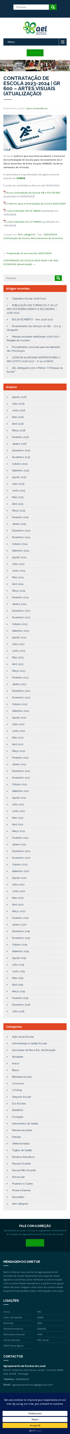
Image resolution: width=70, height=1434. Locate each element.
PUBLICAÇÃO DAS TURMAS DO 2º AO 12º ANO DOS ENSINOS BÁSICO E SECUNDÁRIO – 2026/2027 (32, 309)
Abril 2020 (18, 904)
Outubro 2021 (19, 784)
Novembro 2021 (21, 777)
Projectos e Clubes (22, 1183)
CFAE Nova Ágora (13, 1345)
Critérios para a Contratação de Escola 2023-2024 (36, 203)
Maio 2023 (18, 657)
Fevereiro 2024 (20, 597)
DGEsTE (41, 1328)
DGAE (40, 1317)
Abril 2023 (17, 664)
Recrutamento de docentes (47, 238)
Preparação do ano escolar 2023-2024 (27, 253)
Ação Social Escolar (23, 1036)
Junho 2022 (18, 731)
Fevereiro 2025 (20, 517)
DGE (39, 1323)
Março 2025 (18, 510)
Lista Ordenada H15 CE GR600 (24, 221)
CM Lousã (42, 1340)
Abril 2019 (17, 984)
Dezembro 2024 (21, 530)
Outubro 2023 (20, 624)
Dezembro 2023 (21, 610)
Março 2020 (18, 911)
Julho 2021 (18, 804)
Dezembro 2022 (21, 691)
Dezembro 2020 (21, 851)
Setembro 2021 (20, 791)
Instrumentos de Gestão (25, 1123)
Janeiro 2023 (19, 684)
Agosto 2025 (19, 477)
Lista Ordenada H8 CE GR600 (24, 210)
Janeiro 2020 (19, 924)
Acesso (35, 52)
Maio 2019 (17, 978)
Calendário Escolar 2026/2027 (29, 298)
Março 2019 (18, 991)
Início (6, 1311)
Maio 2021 (17, 817)
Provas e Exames (21, 1190)
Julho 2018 (18, 1011)
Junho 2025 (18, 490)
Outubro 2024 (20, 544)
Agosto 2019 (19, 958)
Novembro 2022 (21, 697)
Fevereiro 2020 (20, 918)
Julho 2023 (18, 644)
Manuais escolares (22, 1130)
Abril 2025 (17, 504)
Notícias (16, 1137)
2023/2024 (50, 234)
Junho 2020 (18, 891)
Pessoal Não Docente (24, 1170)
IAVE (39, 1334)
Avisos (15, 1063)
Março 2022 (18, 751)
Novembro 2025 (21, 457)
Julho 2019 (18, 964)
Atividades (17, 1056)
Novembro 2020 (21, 857)
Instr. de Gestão (12, 1317)
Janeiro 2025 (19, 524)
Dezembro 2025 (21, 450)
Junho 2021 (18, 811)
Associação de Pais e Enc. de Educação (34, 1050)
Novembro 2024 (21, 537)
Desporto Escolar (21, 1096)
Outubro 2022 (20, 704)
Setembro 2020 (20, 871)
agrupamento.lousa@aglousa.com (32, 1384)
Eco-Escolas (19, 1103)
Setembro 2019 (20, 951)
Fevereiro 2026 (20, 437)
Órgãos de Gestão (22, 1150)
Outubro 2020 (20, 864)
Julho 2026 (18, 403)
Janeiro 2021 (19, 844)
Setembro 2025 (20, 470)
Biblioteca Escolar (22, 1076)
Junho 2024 (18, 570)
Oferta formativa (20, 1143)
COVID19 (17, 1090)
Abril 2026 (18, 423)
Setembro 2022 (20, 711)
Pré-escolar (18, 1177)
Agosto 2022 (19, 717)
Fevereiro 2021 (20, 837)
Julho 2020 (18, 884)
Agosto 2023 (19, 637)
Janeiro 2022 (19, 764)
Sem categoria (26, 234)
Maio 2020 (18, 898)
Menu (11, 41)
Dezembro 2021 (21, 771)
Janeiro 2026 (19, 443)
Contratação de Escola (16, 238)
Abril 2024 (17, 584)
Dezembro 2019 (21, 931)
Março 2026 (18, 430)
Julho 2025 (18, 484)
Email (35, 1242)
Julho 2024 (18, 564)
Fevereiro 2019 (20, 998)
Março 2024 (18, 590)
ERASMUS (17, 1110)
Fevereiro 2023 (20, 677)
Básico (15, 1070)
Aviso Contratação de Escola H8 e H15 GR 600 (33, 192)
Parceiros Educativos (23, 1157)
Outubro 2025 (19, 463)
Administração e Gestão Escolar (29, 1043)
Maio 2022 (18, 737)
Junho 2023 (18, 650)
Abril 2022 (17, 744)
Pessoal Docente (21, 1163)
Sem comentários (37, 108)
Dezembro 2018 (21, 1004)
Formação (17, 1117)
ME (39, 1311)
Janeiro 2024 (19, 604)
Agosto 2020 (19, 877)
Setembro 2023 (20, 630)
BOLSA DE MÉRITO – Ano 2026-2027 (32, 319)
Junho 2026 (18, 410)
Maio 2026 (18, 417)
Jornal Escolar (11, 1340)
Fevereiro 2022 (20, 757)
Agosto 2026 (19, 397)
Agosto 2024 (19, 557)
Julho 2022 (18, 724)
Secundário (18, 1197)
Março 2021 (18, 831)
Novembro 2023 (21, 617)
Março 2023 (18, 670)
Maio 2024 (18, 577)
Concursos (18, 1083)
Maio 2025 (17, 497)
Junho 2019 (18, 971)
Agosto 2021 (19, 797)
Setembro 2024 (20, 550)
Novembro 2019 (21, 938)
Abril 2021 (17, 824)
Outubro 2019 (19, 944)
